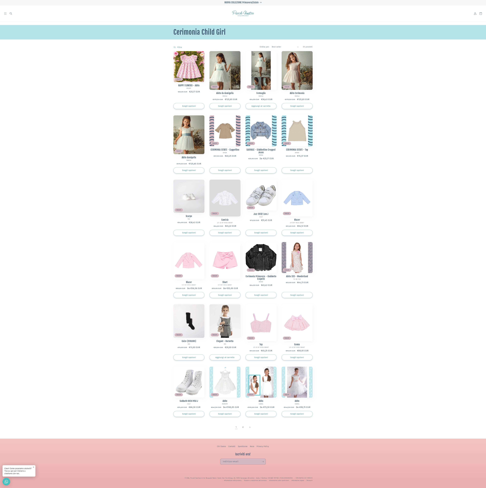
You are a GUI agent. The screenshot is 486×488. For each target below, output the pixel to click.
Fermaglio (261, 93)
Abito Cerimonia (297, 93)
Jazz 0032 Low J (261, 214)
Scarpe (189, 216)
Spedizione (243, 446)
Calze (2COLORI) (189, 341)
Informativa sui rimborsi (304, 478)
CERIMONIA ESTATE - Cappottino (225, 150)
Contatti (231, 446)
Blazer (297, 220)
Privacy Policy (263, 446)
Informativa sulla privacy (232, 480)
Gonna (297, 344)
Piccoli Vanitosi (195, 478)
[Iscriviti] (263, 462)
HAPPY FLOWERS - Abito (188, 85)
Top (260, 344)
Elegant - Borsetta (224, 341)
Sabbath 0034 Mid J (189, 401)
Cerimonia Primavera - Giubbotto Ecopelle (261, 277)
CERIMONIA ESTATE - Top (297, 150)
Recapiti (310, 480)
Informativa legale (297, 480)
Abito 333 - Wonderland (297, 276)
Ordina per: (264, 47)
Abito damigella (189, 157)
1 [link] (236, 427)
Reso (252, 446)
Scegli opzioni (189, 106)
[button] (5, 13)
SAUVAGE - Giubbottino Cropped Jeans (261, 151)
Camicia (225, 220)
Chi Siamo (221, 446)
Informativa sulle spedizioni (279, 480)
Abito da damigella (225, 93)
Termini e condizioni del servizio (255, 480)
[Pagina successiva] (250, 427)
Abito (225, 401)
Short (224, 282)
